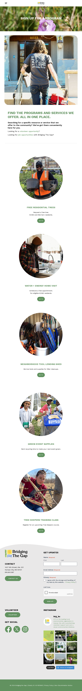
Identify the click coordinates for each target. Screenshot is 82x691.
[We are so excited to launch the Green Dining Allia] (49, 659)
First (45, 560)
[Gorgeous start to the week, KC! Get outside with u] (49, 647)
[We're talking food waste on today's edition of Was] (60, 636)
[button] (6, 3)
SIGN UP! (50, 601)
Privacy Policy (70, 582)
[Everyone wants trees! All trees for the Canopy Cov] (72, 636)
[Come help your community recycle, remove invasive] (60, 659)
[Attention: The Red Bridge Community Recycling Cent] (49, 636)
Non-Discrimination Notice (63, 685)
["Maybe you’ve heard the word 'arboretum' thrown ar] (72, 647)
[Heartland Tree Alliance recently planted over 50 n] (72, 659)
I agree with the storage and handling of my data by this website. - (61, 581)
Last (62, 560)
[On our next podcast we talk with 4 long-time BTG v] (60, 647)
